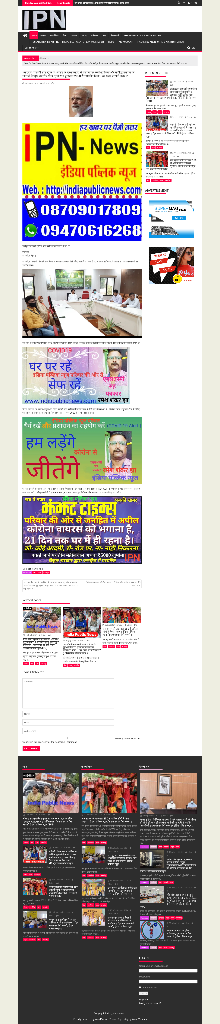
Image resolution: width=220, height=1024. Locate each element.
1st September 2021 (151, 815)
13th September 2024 (119, 910)
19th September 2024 (60, 912)
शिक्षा (65, 35)
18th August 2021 (176, 887)
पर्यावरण (166, 847)
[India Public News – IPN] (25, 35)
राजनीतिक (54, 35)
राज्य (33, 35)
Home (111, 42)
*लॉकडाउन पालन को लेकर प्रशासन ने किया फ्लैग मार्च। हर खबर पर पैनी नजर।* (113, 584)
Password (144, 976)
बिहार (34, 572)
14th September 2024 (119, 880)
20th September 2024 (114, 625)
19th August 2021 (176, 852)
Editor (44, 635)
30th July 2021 (175, 923)
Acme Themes (139, 1019)
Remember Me (149, 987)
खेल (104, 35)
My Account (126, 42)
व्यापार (84, 35)
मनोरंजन (94, 35)
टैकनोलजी (115, 35)
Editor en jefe (48, 83)
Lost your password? (150, 1003)
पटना (160, 847)
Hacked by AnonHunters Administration (161, 42)
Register (143, 999)
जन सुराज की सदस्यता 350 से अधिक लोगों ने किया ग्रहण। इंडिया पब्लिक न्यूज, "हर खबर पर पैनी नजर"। (114, 2)
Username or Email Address (153, 965)
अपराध (43, 35)
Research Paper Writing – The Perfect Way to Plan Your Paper (68, 42)
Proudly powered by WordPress (90, 1019)
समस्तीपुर (46, 572)
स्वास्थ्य (74, 35)
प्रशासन (161, 918)
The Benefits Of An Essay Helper (142, 35)
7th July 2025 (70, 640)
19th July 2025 (31, 635)
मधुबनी (166, 882)
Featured (27, 572)
